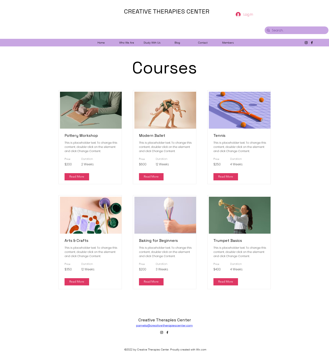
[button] (126, 42)
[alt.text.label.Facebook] (312, 43)
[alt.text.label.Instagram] (306, 43)
